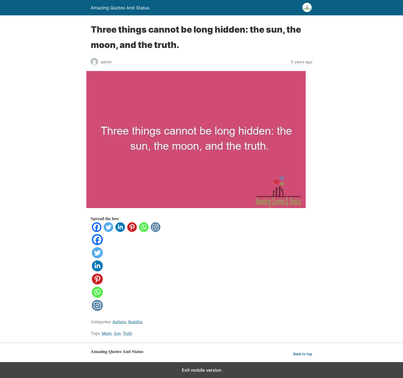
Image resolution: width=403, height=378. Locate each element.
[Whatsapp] (144, 230)
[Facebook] (97, 230)
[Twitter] (108, 230)
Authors (119, 321)
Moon (107, 333)
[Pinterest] (132, 230)
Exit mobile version (202, 370)
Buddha (135, 321)
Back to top (302, 354)
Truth (127, 333)
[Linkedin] (120, 230)
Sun (117, 333)
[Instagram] (155, 230)
